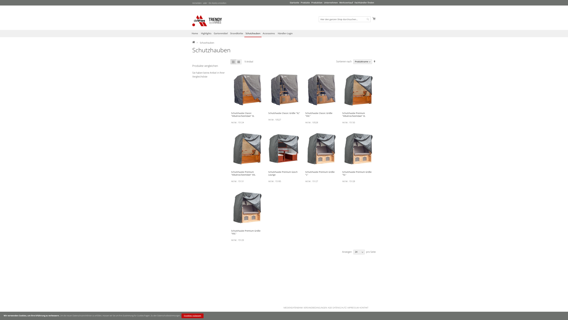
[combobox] (345, 19)
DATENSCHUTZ (340, 307)
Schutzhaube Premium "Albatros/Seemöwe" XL (353, 114)
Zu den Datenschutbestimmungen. (166, 315)
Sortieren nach (344, 61)
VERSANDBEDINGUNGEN (315, 307)
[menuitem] (294, 2)
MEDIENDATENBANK (293, 307)
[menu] (332, 3)
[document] (284, 315)
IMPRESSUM (353, 307)
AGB (330, 307)
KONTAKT (364, 307)
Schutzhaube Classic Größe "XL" (284, 113)
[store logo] (207, 20)
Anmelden (197, 3)
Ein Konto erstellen (217, 3)
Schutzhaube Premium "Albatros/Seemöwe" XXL (243, 173)
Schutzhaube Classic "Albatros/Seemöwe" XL (242, 114)
